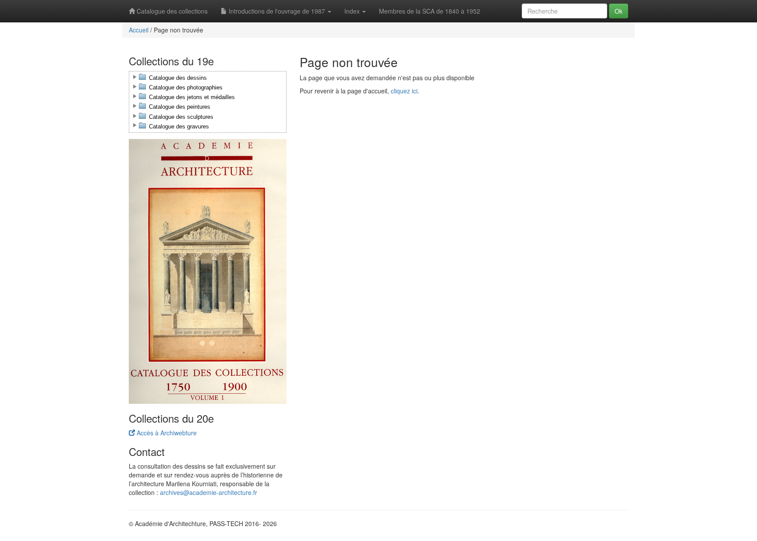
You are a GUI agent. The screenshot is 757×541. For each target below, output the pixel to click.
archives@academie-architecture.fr (208, 492)
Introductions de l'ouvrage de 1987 (277, 11)
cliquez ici (404, 90)
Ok (619, 11)
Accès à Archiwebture (166, 432)
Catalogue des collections (171, 11)
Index (352, 11)
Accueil (139, 29)
